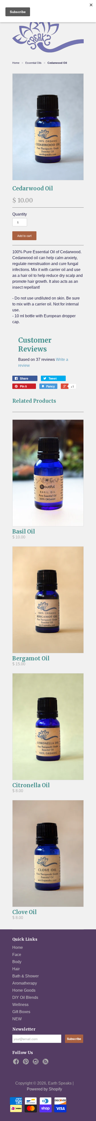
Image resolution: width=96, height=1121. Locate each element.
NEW (17, 1019)
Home (17, 947)
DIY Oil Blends (25, 997)
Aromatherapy (24, 983)
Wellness (20, 1005)
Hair (16, 969)
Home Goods (23, 990)
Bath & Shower (25, 976)
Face (16, 955)
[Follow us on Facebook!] (16, 1063)
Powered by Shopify (44, 1089)
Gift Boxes (21, 1012)
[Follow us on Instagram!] (36, 1063)
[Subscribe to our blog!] (46, 1063)
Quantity (19, 214)
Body (16, 962)
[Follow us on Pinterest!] (26, 1063)
